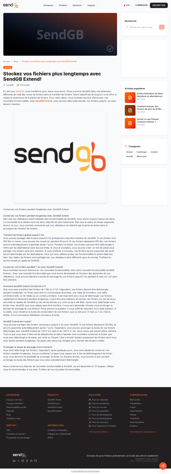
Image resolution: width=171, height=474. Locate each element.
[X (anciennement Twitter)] (18, 460)
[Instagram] (22, 460)
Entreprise (48, 5)
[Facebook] (27, 460)
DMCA (50, 437)
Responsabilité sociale (16, 407)
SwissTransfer (136, 411)
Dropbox (134, 426)
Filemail (133, 415)
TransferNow (135, 403)
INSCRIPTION (159, 5)
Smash (133, 407)
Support (91, 5)
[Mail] (35, 460)
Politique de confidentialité (59, 434)
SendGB (19, 91)
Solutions (77, 5)
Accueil (6, 61)
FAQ (8, 430)
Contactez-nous (13, 418)
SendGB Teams (54, 400)
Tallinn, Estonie (152, 459)
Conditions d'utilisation (57, 430)
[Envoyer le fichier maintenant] (163, 466)
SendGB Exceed (55, 407)
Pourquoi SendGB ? (15, 403)
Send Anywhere (137, 422)
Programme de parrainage (18, 437)
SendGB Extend (54, 411)
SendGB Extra (54, 403)
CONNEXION (141, 5)
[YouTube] (31, 460)
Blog (16, 61)
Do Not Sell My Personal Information (85, 471)
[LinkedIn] (14, 460)
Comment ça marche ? (16, 434)
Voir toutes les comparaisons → (144, 432)
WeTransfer (135, 400)
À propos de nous (14, 400)
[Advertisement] (145, 58)
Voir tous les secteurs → (99, 432)
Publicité (10, 411)
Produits (63, 5)
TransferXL (135, 418)
